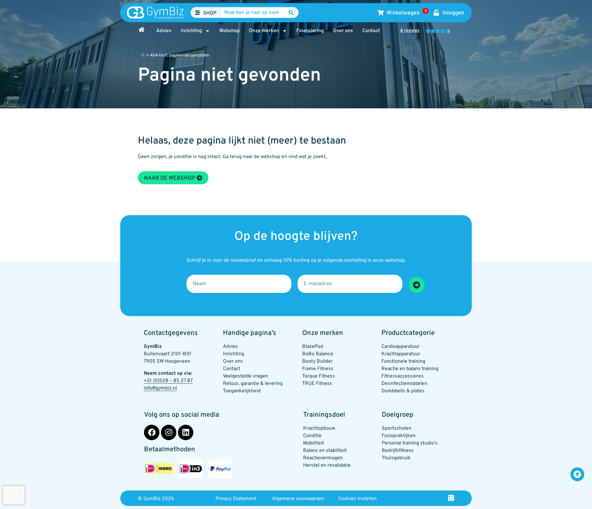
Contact (371, 31)
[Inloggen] (436, 13)
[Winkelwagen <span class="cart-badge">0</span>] (380, 13)
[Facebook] (151, 432)
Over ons (343, 31)
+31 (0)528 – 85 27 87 (168, 381)
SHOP (209, 13)
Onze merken (264, 31)
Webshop (229, 31)
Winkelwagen (407, 13)
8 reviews (409, 30)
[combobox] (259, 13)
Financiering (310, 31)
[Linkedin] (185, 432)
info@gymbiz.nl (160, 388)
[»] (143, 55)
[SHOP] (197, 12)
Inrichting (191, 31)
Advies (163, 31)
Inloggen (453, 13)
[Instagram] (168, 432)
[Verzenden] (417, 285)
